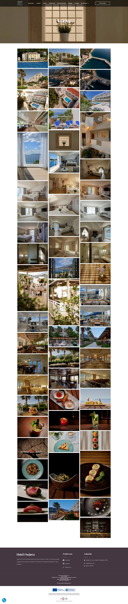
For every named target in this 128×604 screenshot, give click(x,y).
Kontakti (77, 3)
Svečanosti (52, 3)
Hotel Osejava (26, 554)
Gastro (45, 3)
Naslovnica (31, 3)
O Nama (38, 3)
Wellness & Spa (61, 3)
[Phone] (4, 600)
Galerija (70, 3)
